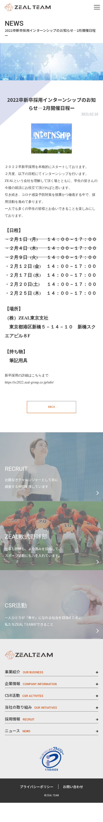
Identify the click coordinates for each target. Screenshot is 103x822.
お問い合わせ (73, 786)
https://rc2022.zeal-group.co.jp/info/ (29, 382)
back (51, 407)
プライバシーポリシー (36, 786)
